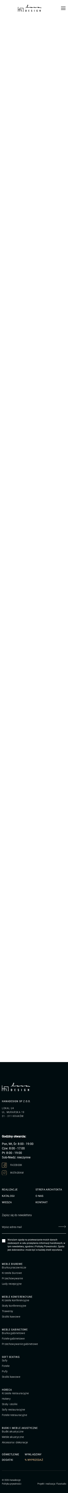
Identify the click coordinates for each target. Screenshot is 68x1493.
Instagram (17, 1172)
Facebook (16, 1164)
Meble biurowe (12, 1263)
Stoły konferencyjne (14, 1305)
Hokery (6, 1398)
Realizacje (10, 1189)
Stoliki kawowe (11, 1316)
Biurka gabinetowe (13, 1333)
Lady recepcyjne (12, 1283)
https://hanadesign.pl (16, 894)
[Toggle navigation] (63, 8)
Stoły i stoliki (9, 1404)
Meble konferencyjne (17, 1296)
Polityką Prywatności (46, 1246)
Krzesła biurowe (12, 1273)
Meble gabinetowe (15, 1329)
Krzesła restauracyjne (15, 1393)
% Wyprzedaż (34, 1460)
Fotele (5, 1366)
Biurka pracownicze (14, 1267)
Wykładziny (33, 1454)
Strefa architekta (49, 1189)
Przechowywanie (12, 1278)
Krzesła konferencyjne (15, 1300)
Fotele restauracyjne (14, 1415)
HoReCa (7, 1389)
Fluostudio (61, 1483)
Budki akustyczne (13, 1431)
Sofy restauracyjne (13, 1409)
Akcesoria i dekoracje (15, 1442)
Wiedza (7, 1202)
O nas (39, 1196)
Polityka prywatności (11, 1483)
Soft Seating (11, 1356)
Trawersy (7, 1311)
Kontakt (42, 1202)
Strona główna (9, 20)
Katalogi (8, 1196)
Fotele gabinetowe (13, 1338)
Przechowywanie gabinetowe (20, 1344)
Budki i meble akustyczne (20, 1427)
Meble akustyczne (13, 1437)
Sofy (4, 1360)
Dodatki (7, 1460)
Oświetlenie (10, 1454)
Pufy (5, 1371)
